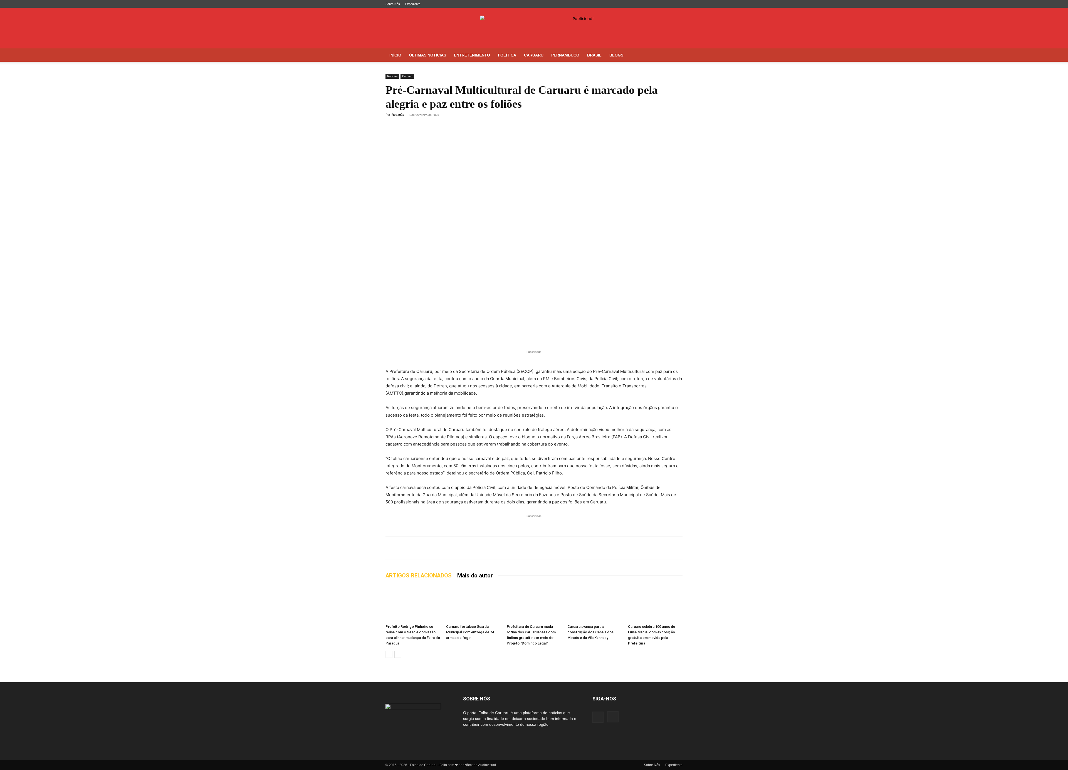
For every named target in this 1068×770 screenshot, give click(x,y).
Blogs (616, 55)
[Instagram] (678, 4)
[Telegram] (403, 127)
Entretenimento (472, 55)
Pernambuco (565, 55)
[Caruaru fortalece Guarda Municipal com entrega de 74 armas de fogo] (473, 603)
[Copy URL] (429, 127)
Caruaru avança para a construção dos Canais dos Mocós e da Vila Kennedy (590, 632)
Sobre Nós (392, 4)
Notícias (392, 76)
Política (507, 55)
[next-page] (397, 654)
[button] (676, 55)
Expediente (412, 4)
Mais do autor (475, 575)
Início (395, 55)
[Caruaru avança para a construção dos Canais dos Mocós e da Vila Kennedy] (594, 603)
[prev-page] (388, 654)
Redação (398, 114)
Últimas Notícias (427, 55)
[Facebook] (669, 4)
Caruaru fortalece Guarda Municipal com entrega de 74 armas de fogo (470, 632)
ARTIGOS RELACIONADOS (418, 575)
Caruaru (533, 55)
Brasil (594, 55)
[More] (442, 127)
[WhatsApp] (391, 127)
